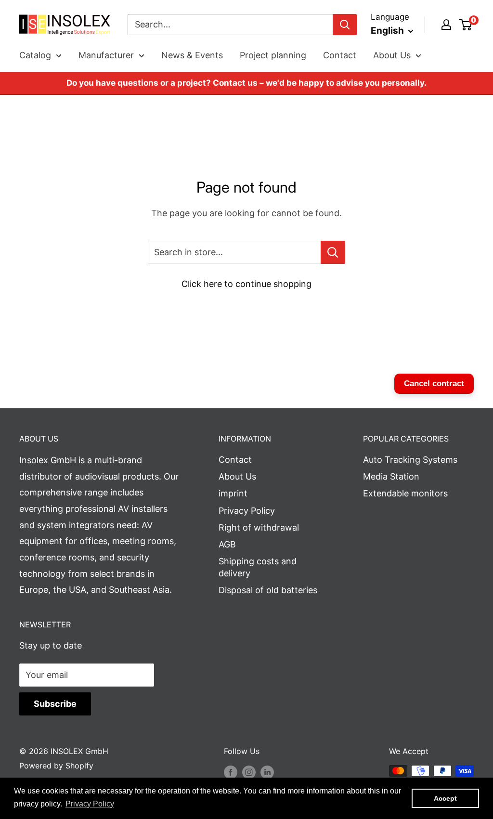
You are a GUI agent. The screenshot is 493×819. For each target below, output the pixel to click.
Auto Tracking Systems (410, 460)
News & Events (192, 55)
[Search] (345, 24)
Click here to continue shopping (246, 284)
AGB (227, 544)
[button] (90, 804)
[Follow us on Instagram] (249, 772)
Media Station (391, 476)
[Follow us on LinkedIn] (267, 772)
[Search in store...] (333, 252)
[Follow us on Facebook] (230, 772)
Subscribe (55, 704)
